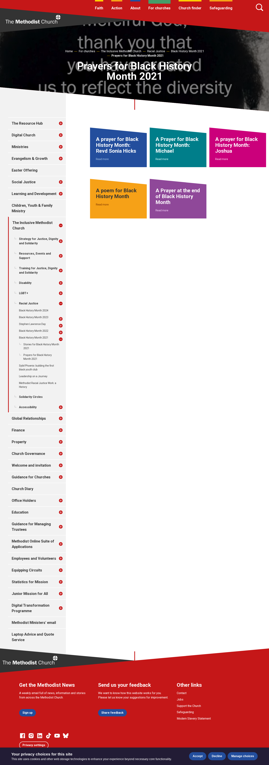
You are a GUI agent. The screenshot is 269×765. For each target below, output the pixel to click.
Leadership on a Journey (33, 376)
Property (19, 442)
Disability (25, 283)
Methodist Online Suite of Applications (33, 544)
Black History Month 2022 (33, 330)
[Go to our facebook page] (22, 735)
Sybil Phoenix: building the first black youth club (36, 367)
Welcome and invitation (31, 465)
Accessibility (28, 407)
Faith (99, 8)
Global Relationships (29, 418)
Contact (181, 693)
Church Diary (22, 489)
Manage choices (242, 756)
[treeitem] (64, 123)
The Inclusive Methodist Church (121, 51)
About (135, 8)
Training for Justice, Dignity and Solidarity (38, 270)
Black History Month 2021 (187, 51)
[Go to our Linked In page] (39, 735)
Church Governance (28, 453)
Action (116, 8)
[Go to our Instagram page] (31, 735)
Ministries (20, 147)
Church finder (190, 8)
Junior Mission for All (30, 593)
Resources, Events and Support (35, 256)
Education (20, 512)
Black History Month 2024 (33, 310)
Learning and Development (34, 194)
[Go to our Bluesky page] (65, 735)
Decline (217, 756)
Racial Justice (156, 51)
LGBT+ (23, 293)
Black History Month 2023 (33, 317)
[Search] (259, 7)
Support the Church (189, 706)
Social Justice (24, 182)
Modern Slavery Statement (194, 718)
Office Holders (24, 500)
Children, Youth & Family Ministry (32, 208)
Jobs (180, 699)
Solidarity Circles (31, 397)
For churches (159, 8)
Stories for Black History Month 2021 (41, 346)
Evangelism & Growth (30, 158)
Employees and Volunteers (34, 558)
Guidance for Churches (31, 477)
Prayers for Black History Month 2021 (137, 55)
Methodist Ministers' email (34, 622)
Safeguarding (221, 8)
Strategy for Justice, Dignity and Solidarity (38, 241)
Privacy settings (34, 745)
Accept (198, 756)
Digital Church (23, 135)
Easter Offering (25, 170)
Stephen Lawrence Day (32, 324)
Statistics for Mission (30, 582)
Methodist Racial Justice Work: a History (37, 385)
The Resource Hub (27, 123)
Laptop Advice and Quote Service (33, 637)
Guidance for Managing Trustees (31, 527)
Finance (18, 430)
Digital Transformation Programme (30, 608)
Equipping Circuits (27, 570)
